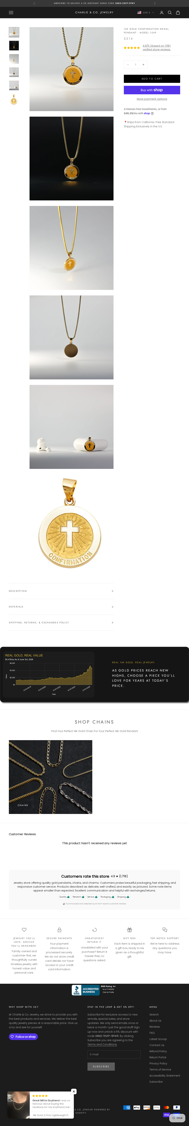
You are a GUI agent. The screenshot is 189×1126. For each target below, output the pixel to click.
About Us (155, 1020)
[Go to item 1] (14, 32)
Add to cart (152, 78)
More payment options (152, 99)
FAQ (152, 1033)
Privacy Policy (158, 1063)
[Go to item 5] (14, 85)
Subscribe (101, 1066)
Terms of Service (160, 1069)
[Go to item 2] (14, 45)
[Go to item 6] (14, 100)
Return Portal (158, 1057)
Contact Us (157, 1045)
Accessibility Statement (165, 1075)
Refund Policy (158, 1051)
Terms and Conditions (102, 1044)
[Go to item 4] (14, 72)
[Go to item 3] (14, 59)
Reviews (155, 1027)
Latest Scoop (158, 1039)
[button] (74, 1091)
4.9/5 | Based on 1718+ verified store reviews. (157, 47)
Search (154, 1014)
